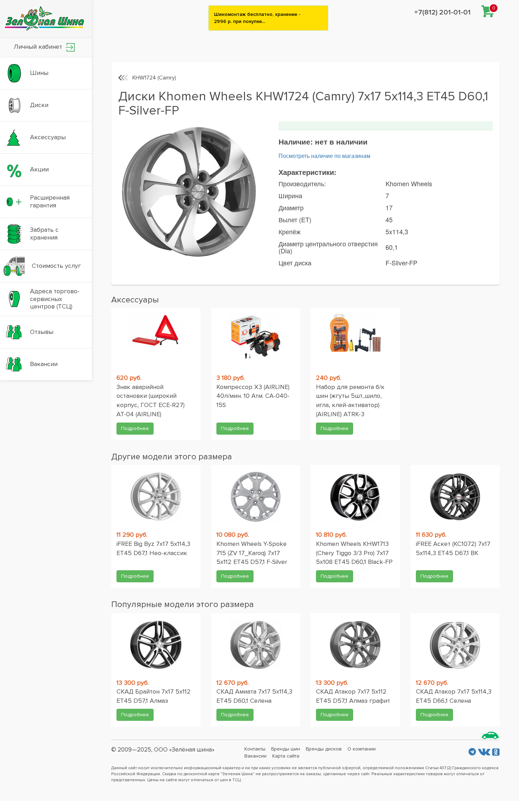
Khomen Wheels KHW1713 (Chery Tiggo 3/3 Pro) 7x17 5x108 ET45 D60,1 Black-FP (354, 553)
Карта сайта (285, 756)
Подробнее (135, 428)
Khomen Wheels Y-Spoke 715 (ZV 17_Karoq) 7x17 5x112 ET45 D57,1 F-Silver (251, 553)
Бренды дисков (324, 749)
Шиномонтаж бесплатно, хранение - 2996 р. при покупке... (257, 17)
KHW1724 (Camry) (154, 77)
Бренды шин (285, 749)
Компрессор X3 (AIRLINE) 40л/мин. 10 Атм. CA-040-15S (253, 396)
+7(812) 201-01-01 (442, 12)
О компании (361, 749)
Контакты (255, 749)
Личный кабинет (39, 47)
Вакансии (255, 756)
